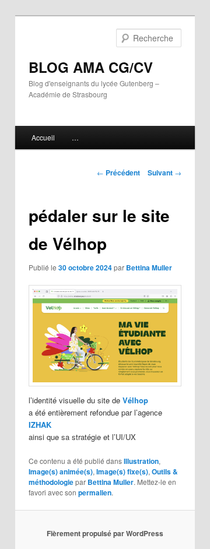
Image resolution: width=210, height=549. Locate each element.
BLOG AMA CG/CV (91, 67)
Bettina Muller (149, 267)
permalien (94, 492)
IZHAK (40, 424)
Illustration (141, 461)
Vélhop (135, 400)
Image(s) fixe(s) (122, 471)
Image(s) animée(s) (61, 471)
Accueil (43, 137)
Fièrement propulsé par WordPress (105, 533)
